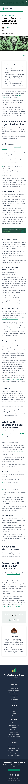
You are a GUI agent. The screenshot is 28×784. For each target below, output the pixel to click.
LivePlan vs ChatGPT (14, 750)
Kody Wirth (7, 27)
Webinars (14, 727)
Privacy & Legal (18, 780)
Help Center (14, 723)
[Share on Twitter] (10, 620)
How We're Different (14, 690)
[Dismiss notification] (26, 2)
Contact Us (14, 709)
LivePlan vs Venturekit (14, 755)
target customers (17, 451)
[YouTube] (18, 775)
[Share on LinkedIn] (18, 620)
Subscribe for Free (14, 770)
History (14, 713)
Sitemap (14, 739)
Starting (12, 15)
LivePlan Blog (5, 15)
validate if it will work (13, 574)
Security (14, 702)
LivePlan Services (14, 725)
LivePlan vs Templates (14, 746)
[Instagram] (10, 775)
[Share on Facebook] (14, 620)
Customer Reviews (14, 692)
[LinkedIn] (15, 775)
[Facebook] (12, 775)
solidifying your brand (14, 379)
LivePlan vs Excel (14, 748)
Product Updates (14, 695)
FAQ (14, 697)
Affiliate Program (14, 729)
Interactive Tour (14, 688)
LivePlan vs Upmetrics (14, 753)
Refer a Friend (14, 732)
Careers (14, 711)
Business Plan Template (14, 736)
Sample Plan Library (14, 734)
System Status (14, 699)
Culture (14, 716)
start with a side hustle (11, 328)
